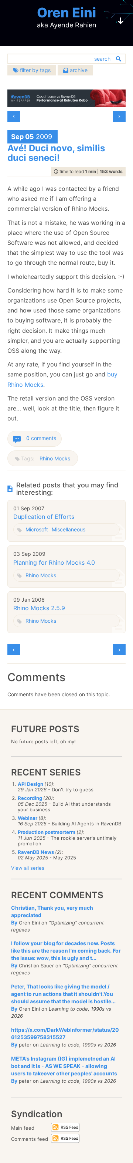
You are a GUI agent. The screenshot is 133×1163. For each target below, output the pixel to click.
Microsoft (36, 529)
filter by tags (34, 70)
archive (78, 70)
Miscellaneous (68, 529)
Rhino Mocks (55, 458)
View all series (27, 868)
